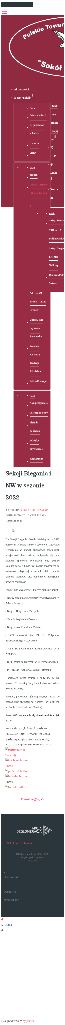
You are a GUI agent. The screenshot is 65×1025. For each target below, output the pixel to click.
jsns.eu (30, 1021)
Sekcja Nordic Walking (35, 510)
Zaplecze (32, 860)
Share (9, 765)
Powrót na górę (31, 799)
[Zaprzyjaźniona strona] (32, 830)
